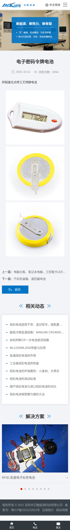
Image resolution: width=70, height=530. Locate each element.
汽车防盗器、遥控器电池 (30, 278)
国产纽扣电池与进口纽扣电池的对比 (33, 386)
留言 (58, 527)
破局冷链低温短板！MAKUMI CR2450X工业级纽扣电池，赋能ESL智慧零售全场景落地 (37, 332)
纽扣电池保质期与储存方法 (27, 394)
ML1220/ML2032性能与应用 (28, 347)
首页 (11, 527)
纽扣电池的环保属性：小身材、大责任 (34, 371)
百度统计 (49, 510)
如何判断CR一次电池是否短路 (29, 340)
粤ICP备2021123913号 (25, 510)
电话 (35, 527)
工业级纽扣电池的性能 (24, 363)
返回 (17, 289)
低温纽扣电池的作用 (23, 355)
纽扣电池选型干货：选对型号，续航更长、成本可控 (37, 324)
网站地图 (62, 510)
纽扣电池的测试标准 (23, 378)
